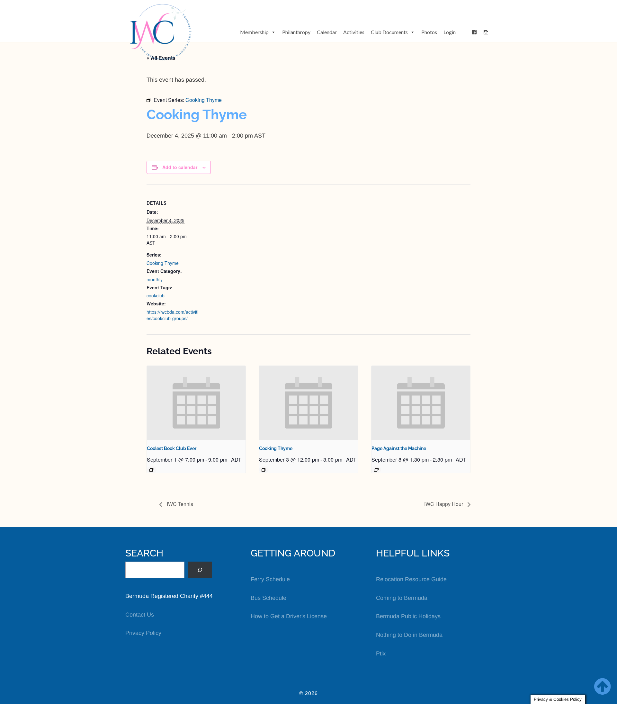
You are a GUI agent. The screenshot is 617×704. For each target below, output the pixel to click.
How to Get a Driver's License (289, 616)
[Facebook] (474, 32)
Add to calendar (179, 167)
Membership (254, 32)
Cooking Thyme (163, 263)
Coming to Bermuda (401, 598)
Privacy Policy (143, 633)
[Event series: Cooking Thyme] (264, 470)
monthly (155, 279)
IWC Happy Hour (444, 504)
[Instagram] (486, 32)
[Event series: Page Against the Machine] (376, 470)
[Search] (200, 570)
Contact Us (139, 614)
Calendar (327, 32)
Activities (353, 32)
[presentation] (196, 403)
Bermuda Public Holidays (408, 616)
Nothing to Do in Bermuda (409, 635)
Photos (429, 32)
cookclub (156, 295)
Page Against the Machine (398, 448)
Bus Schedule (268, 598)
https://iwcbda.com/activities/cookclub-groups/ (172, 315)
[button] (464, 32)
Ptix (381, 653)
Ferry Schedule (270, 579)
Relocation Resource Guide (411, 579)
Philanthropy (296, 32)
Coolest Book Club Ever (171, 448)
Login (449, 32)
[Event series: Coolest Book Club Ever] (151, 470)
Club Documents (389, 32)
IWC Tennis (179, 504)
